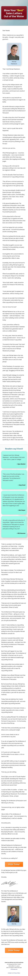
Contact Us (10, 973)
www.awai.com (14, 969)
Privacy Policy (17, 973)
